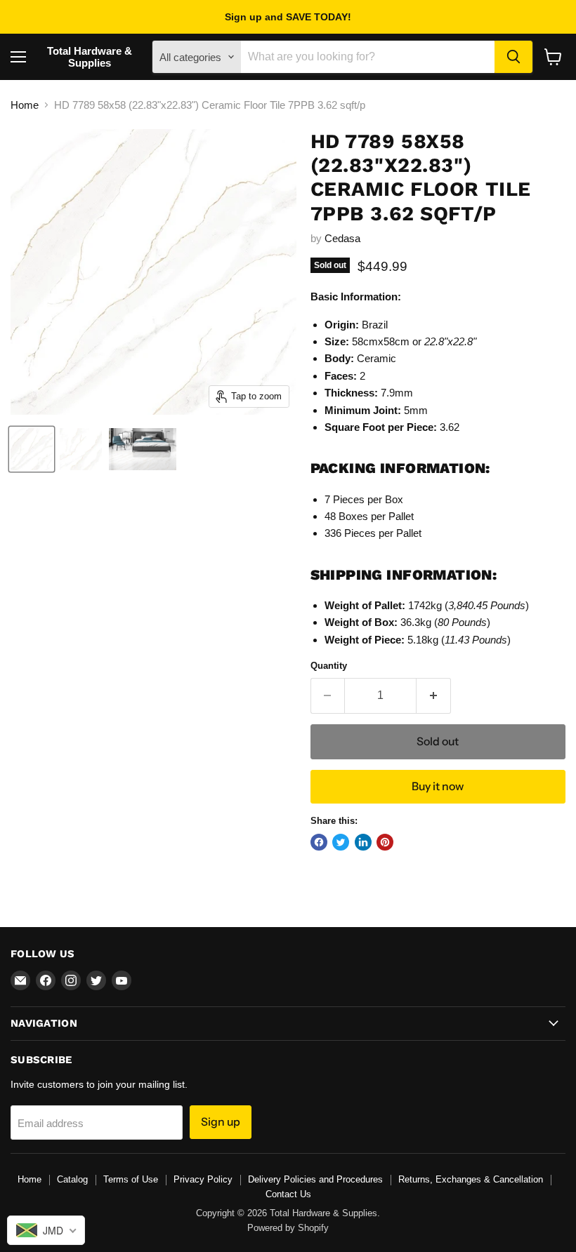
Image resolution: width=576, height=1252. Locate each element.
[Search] (513, 57)
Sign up (220, 1121)
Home (25, 105)
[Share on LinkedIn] (363, 842)
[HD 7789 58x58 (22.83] (31, 449)
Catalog (72, 1179)
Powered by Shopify (288, 1228)
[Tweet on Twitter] (340, 842)
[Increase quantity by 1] (434, 695)
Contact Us (288, 1194)
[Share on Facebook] (318, 842)
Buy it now (438, 786)
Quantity (328, 665)
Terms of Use (130, 1179)
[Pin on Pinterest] (385, 842)
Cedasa (342, 238)
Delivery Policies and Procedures (315, 1179)
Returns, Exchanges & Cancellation (470, 1179)
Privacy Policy (203, 1179)
